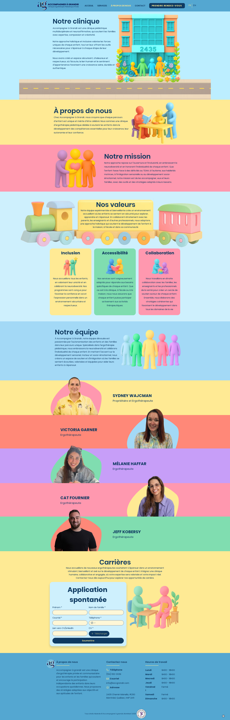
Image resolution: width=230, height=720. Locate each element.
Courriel (57, 617)
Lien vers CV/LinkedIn (62, 628)
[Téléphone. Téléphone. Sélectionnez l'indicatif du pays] (93, 622)
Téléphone (95, 617)
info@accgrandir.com (117, 683)
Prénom (57, 607)
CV (91, 628)
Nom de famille (97, 607)
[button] (75, 395)
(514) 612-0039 (113, 674)
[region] (69, 392)
